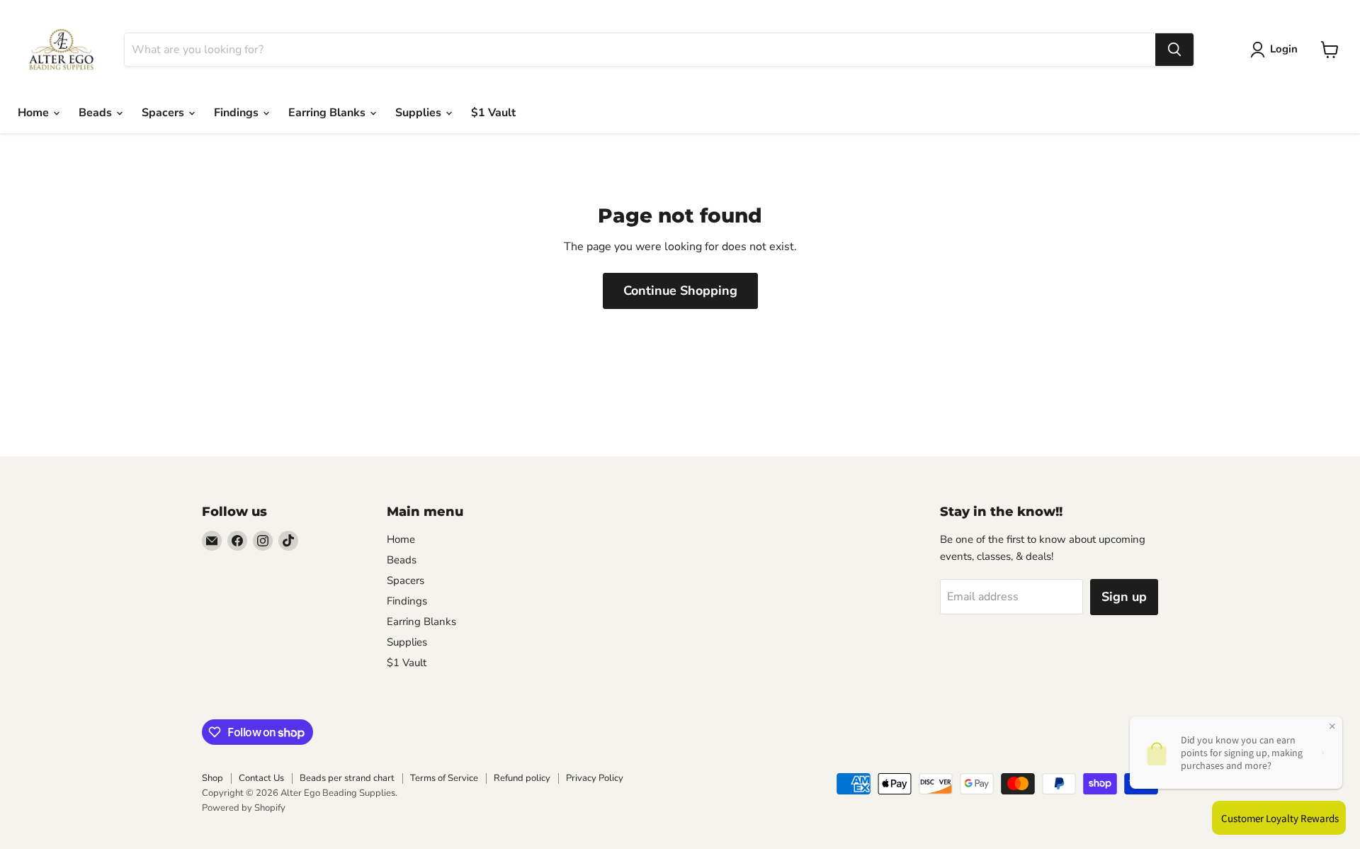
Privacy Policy (594, 778)
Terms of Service (444, 778)
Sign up (1124, 596)
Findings (237, 112)
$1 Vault (493, 112)
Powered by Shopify (243, 808)
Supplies (419, 112)
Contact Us (261, 778)
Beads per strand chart (347, 778)
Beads (97, 112)
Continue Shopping (680, 290)
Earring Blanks (328, 112)
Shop (212, 778)
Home (35, 112)
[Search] (1174, 49)
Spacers (164, 112)
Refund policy (522, 778)
